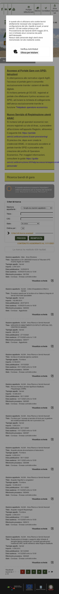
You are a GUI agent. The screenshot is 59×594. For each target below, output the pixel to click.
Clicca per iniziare (29, 52)
